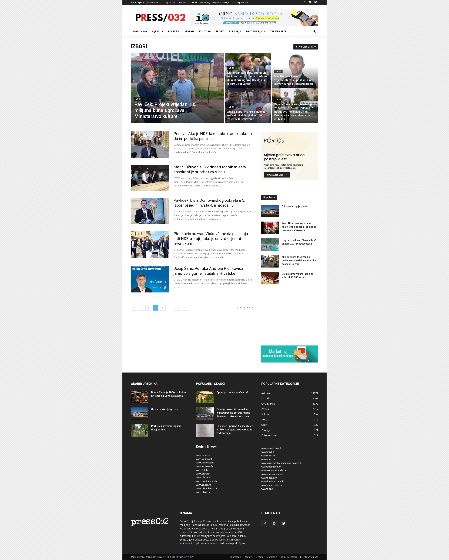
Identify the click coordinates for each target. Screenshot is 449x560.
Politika (174, 31)
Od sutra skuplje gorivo (295, 206)
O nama (193, 2)
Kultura (205, 31)
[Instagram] (309, 2)
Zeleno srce (278, 31)
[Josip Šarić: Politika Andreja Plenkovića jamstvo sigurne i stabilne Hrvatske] (150, 279)
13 (177, 307)
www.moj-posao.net (272, 474)
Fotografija (254, 31)
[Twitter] (315, 2)
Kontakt (182, 2)
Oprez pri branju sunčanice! (232, 392)
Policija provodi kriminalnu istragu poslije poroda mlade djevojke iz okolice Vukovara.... (234, 413)
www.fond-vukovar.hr (272, 481)
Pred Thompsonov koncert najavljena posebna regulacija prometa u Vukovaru (299, 227)
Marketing (205, 2)
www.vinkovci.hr (205, 462)
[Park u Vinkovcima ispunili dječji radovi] (139, 430)
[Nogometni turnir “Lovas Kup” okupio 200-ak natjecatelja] (270, 244)
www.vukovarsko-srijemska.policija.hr (281, 463)
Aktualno (266, 393)
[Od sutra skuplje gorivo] (270, 211)
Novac (265, 419)
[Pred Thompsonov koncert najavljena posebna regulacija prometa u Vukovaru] (270, 228)
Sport (220, 31)
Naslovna (140, 31)
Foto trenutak (269, 435)
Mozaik (189, 31)
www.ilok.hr (202, 470)
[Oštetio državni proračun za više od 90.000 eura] (270, 278)
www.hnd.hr (267, 488)
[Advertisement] (289, 315)
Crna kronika (268, 403)
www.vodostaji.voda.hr (273, 470)
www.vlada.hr (203, 477)
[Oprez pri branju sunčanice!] (205, 397)
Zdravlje (235, 31)
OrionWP (189, 556)
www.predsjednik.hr (207, 481)
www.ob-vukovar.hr (206, 488)
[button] (314, 31)
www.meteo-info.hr (271, 485)
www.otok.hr (203, 473)
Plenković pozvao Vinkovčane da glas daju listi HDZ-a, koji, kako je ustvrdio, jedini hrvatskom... (211, 239)
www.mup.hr (268, 459)
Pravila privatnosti (240, 2)
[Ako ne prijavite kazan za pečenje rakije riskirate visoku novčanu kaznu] (270, 261)
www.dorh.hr (268, 455)
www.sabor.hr (203, 484)
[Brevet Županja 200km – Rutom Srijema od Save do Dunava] (139, 397)
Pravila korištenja (221, 2)
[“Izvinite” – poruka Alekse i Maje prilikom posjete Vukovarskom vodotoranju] (205, 430)
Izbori (138, 99)
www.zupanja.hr (205, 466)
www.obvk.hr (203, 492)
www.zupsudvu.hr (271, 466)
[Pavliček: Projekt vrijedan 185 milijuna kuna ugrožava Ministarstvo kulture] (177, 93)
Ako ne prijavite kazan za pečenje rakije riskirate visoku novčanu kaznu (299, 260)
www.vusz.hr (203, 455)
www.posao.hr (269, 477)
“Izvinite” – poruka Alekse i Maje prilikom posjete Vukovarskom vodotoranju (234, 429)
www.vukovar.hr (204, 458)
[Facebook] (304, 2)
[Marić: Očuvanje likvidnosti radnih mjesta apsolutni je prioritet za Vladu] (150, 178)
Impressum (170, 2)
